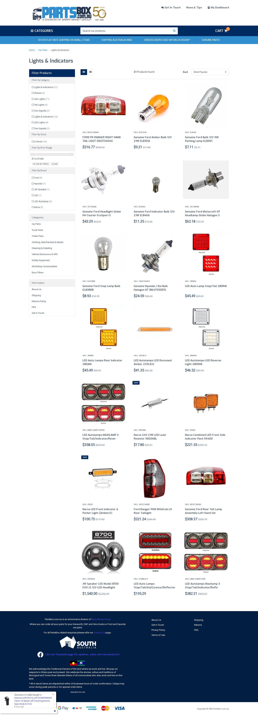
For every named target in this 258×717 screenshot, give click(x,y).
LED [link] (37, 195)
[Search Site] (174, 30)
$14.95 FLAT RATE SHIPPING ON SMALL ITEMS (64, 40)
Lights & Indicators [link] (46, 87)
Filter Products (42, 73)
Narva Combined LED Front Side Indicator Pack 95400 (205, 436)
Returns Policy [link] (39, 301)
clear (54, 164)
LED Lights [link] (41, 99)
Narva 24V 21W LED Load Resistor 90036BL (150, 436)
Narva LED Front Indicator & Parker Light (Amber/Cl (100, 511)
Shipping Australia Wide (117, 40)
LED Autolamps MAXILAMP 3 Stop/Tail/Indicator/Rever (100, 436)
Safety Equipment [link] (41, 260)
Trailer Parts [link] (38, 236)
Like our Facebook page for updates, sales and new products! (82, 654)
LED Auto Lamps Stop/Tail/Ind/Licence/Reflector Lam (154, 587)
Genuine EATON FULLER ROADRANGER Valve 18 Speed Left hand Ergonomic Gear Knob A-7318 (33, 701)
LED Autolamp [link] (43, 201)
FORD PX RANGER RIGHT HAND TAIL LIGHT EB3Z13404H (101, 139)
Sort (185, 72)
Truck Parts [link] (37, 230)
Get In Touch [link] (38, 313)
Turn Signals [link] (42, 110)
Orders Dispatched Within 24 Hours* (167, 40)
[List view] (90, 72)
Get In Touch (172, 7)
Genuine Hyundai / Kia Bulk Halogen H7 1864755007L (151, 288)
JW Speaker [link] (42, 189)
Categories (44, 31)
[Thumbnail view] (83, 72)
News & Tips (194, 7)
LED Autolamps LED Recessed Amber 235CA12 (153, 362)
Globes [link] (39, 93)
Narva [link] (38, 207)
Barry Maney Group (101, 619)
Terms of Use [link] (158, 635)
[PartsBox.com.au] (69, 13)
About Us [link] (36, 289)
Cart (222, 30)
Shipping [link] (36, 295)
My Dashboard (219, 7)
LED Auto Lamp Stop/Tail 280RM (206, 286)
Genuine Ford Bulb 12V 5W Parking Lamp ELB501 (202, 139)
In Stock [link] (40, 141)
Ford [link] (38, 177)
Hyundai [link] (40, 183)
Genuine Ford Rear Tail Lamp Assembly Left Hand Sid (203, 511)
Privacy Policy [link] (158, 630)
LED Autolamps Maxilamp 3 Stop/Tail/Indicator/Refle (202, 585)
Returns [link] (198, 625)
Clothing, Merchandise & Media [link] (47, 242)
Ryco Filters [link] (38, 272)
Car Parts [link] (36, 224)
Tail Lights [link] (41, 104)
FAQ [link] (34, 307)
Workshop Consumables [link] (44, 266)
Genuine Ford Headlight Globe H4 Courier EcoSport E (101, 213)
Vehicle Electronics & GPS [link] (45, 254)
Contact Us (99, 632)
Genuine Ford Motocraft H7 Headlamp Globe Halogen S (202, 213)
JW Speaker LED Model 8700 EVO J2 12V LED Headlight (100, 585)
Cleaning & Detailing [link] (42, 248)
